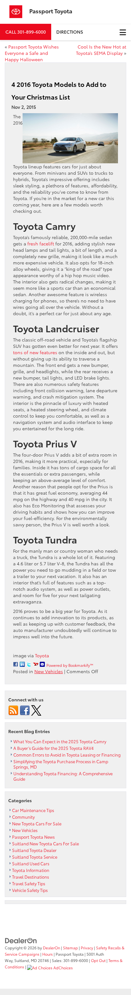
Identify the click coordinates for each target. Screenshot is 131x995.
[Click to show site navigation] (122, 32)
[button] (25, 32)
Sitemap (70, 947)
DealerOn (51, 947)
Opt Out (98, 960)
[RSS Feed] (13, 709)
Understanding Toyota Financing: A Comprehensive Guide (63, 776)
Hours (47, 954)
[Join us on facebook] (25, 709)
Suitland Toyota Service (34, 857)
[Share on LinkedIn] (22, 664)
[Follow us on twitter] (36, 709)
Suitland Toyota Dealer (34, 850)
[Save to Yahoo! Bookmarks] (35, 664)
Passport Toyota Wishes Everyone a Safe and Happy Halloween (32, 52)
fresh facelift (40, 243)
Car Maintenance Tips (33, 810)
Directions (69, 32)
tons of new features (35, 352)
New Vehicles (48, 671)
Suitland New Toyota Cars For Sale (45, 843)
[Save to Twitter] (28, 664)
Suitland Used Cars (30, 863)
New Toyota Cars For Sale (36, 823)
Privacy (87, 947)
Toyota (42, 655)
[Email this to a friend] (42, 664)
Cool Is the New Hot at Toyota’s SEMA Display (101, 49)
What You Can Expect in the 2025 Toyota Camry (59, 741)
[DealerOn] (21, 940)
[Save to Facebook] (15, 664)
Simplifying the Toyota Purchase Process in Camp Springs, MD (60, 764)
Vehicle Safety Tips (30, 890)
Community (23, 817)
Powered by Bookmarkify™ (69, 665)
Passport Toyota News (33, 837)
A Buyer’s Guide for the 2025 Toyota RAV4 (53, 748)
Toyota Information (30, 870)
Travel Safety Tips (28, 883)
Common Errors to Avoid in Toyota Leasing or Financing (67, 755)
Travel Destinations (30, 877)
